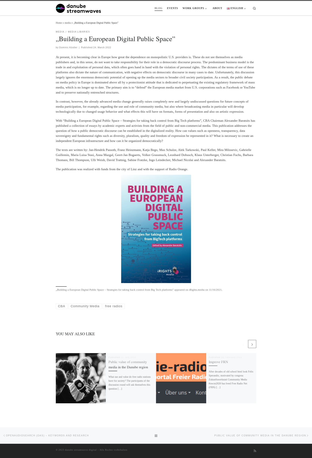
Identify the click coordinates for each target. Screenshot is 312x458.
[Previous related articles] (243, 344)
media (68, 22)
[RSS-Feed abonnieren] (255, 451)
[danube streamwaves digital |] (78, 7)
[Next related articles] (252, 344)
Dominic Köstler (68, 47)
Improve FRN (218, 361)
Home (59, 22)
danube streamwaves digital (81, 449)
